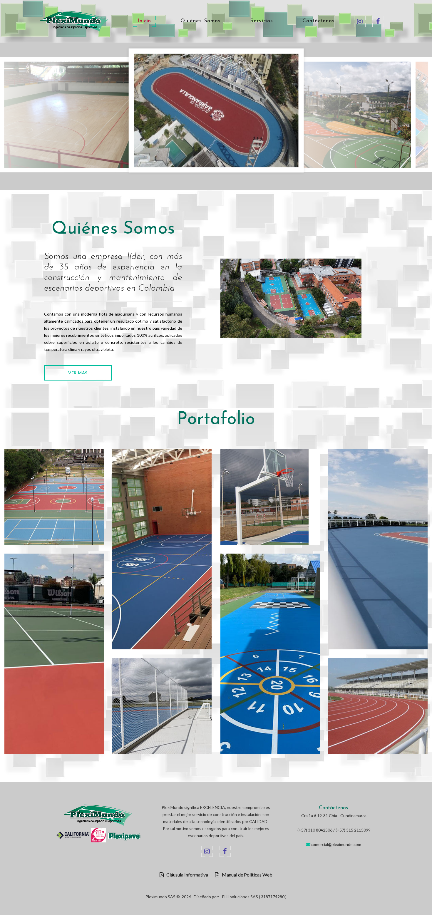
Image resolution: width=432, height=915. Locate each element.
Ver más (78, 372)
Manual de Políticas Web (245, 874)
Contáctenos (318, 21)
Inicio (144, 21)
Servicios (261, 21)
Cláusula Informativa (186, 874)
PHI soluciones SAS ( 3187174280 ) (254, 896)
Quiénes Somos (200, 21)
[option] (127, 116)
